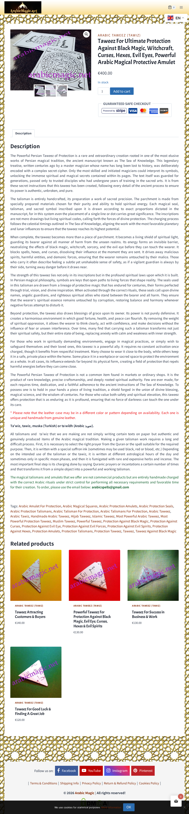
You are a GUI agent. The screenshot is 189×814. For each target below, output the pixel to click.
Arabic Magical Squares (80, 506)
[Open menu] (181, 7)
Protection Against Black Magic (126, 521)
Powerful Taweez (89, 521)
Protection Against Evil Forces (84, 526)
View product (25, 634)
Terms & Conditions (43, 783)
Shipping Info (69, 783)
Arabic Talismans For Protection (123, 511)
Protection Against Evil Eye (41, 526)
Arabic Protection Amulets (118, 506)
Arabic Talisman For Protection (76, 511)
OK (128, 807)
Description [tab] (23, 133)
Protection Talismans (77, 531)
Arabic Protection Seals (156, 506)
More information (111, 807)
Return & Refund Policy (120, 783)
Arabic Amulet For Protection (40, 506)
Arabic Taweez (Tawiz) (119, 35)
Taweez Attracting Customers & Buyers (30, 614)
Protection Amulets (46, 531)
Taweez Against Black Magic (155, 531)
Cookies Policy (149, 783)
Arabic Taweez (159, 511)
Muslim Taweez (64, 521)
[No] (184, 807)
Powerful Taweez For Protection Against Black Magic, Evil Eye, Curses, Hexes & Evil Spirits (92, 619)
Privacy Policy (91, 783)
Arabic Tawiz (19, 516)
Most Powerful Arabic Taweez (137, 516)
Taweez (128, 531)
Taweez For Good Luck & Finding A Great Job (33, 711)
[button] (86, 34)
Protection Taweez (107, 531)
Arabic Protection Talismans (31, 511)
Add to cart (121, 91)
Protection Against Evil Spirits (129, 526)
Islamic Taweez (103, 516)
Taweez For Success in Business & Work (148, 614)
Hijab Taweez (80, 516)
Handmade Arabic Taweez (50, 516)
